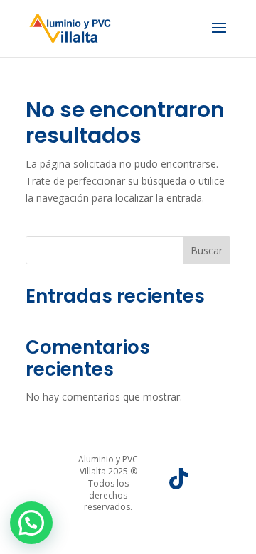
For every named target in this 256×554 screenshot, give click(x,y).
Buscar (207, 250)
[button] (31, 522)
